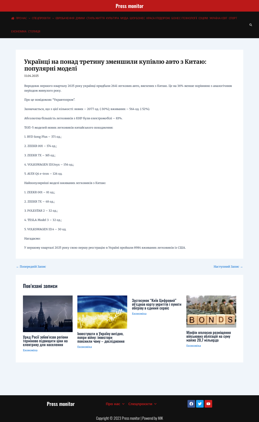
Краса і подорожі (158, 18)
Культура (112, 18)
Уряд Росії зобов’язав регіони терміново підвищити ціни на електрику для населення (45, 340)
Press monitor (130, 5)
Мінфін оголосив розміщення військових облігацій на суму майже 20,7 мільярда (208, 336)
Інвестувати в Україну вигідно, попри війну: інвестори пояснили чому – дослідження (101, 337)
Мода (124, 18)
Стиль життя (95, 18)
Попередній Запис (31, 266)
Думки (80, 18)
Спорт (233, 18)
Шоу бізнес (137, 18)
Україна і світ (218, 18)
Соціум (203, 18)
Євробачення (65, 18)
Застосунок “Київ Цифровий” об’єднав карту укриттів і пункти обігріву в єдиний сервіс (156, 304)
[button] (28, 18)
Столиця (34, 31)
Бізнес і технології (184, 18)
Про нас (21, 18)
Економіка (19, 31)
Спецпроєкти (41, 18)
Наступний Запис (228, 266)
